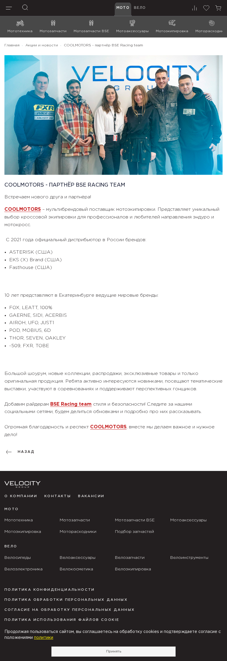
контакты (57, 496)
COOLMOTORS (22, 209)
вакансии (91, 496)
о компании (20, 496)
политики (43, 637)
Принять (113, 651)
